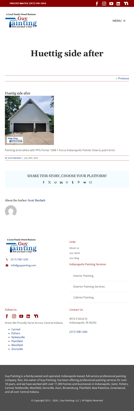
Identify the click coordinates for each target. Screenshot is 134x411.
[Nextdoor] (126, 3)
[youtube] (111, 4)
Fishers (15, 333)
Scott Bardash (14, 157)
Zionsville (17, 349)
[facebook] (97, 4)
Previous (123, 78)
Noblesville (18, 337)
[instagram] (104, 4)
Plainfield (17, 341)
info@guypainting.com (23, 265)
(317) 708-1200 (19, 259)
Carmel (15, 329)
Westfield (17, 345)
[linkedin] (118, 4)
